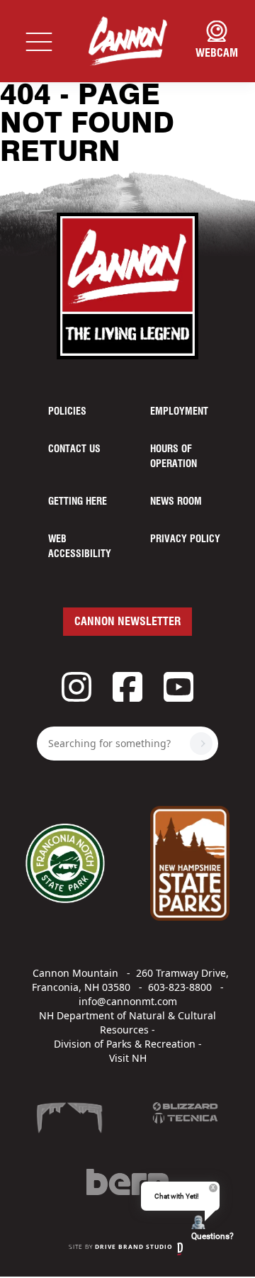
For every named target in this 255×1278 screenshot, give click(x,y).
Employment (179, 412)
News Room (176, 502)
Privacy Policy (185, 539)
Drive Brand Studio (134, 1246)
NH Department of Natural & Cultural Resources (127, 1022)
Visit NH (128, 1058)
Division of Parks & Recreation (125, 1043)
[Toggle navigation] (38, 41)
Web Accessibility (79, 546)
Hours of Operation (173, 456)
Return (60, 153)
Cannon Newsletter (127, 621)
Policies (67, 412)
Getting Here (77, 502)
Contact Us (74, 449)
